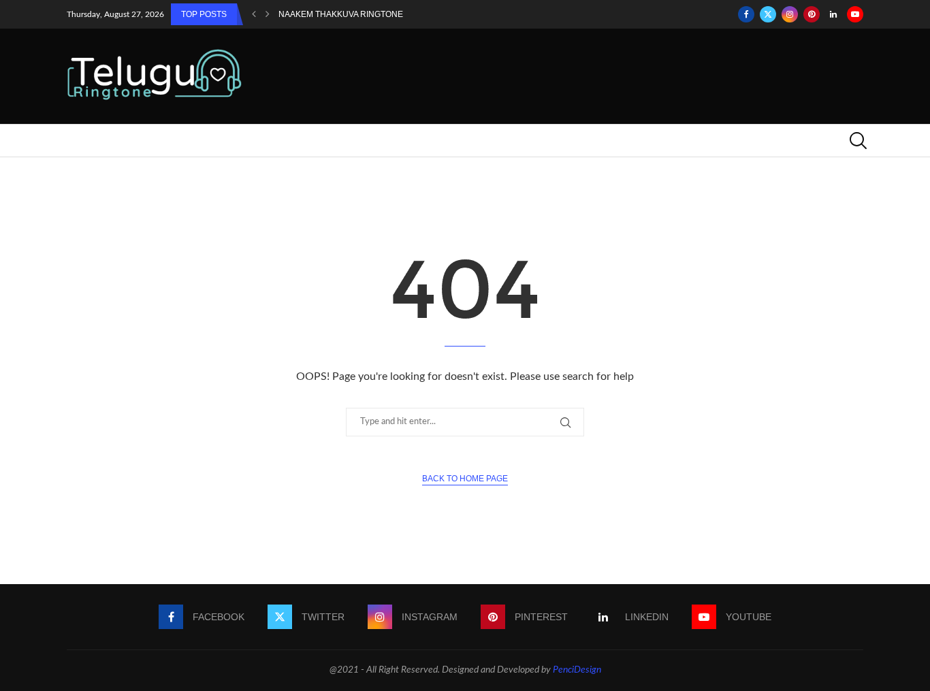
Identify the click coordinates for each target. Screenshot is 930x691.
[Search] (856, 140)
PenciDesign (577, 670)
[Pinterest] (811, 14)
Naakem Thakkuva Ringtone (340, 14)
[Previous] (253, 14)
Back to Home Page (465, 478)
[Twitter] (768, 14)
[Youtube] (855, 14)
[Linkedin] (833, 14)
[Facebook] (746, 14)
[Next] (267, 14)
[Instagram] (790, 14)
